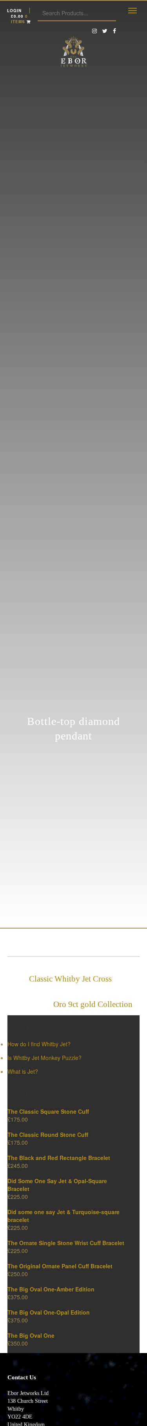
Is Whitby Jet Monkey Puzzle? (44, 1058)
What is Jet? (22, 1071)
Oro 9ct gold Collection (92, 1004)
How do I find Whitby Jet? (39, 1044)
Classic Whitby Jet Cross (70, 978)
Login (14, 10)
